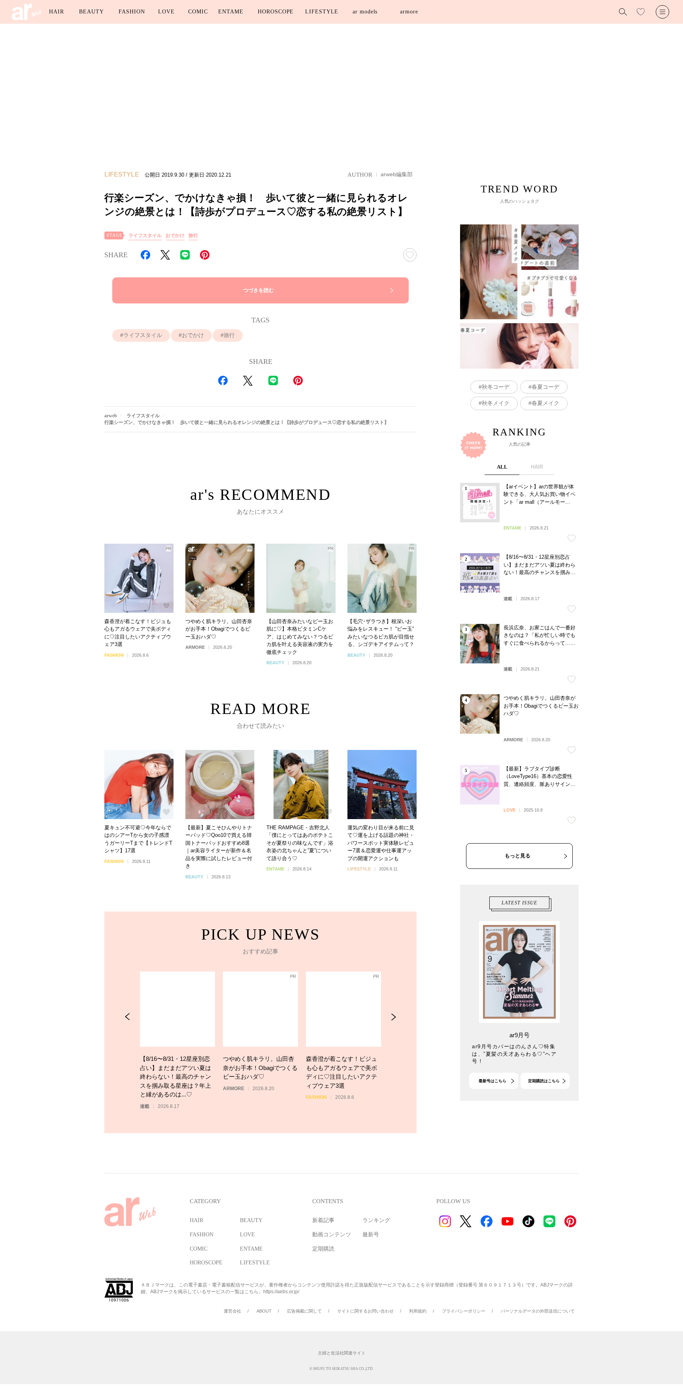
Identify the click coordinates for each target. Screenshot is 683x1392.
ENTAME (230, 12)
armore (409, 12)
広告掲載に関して (304, 1311)
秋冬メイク (495, 403)
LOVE (166, 12)
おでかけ (175, 235)
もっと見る (517, 856)
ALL (502, 467)
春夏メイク (545, 403)
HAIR (56, 12)
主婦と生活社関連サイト (342, 1353)
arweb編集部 (397, 174)
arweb (110, 415)
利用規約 (417, 1311)
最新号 (370, 1235)
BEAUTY (91, 12)
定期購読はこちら (544, 1081)
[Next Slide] (393, 1017)
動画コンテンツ (331, 1235)
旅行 (193, 235)
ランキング (376, 1220)
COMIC (198, 12)
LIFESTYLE (321, 12)
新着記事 (323, 1220)
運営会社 (232, 1311)
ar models (365, 12)
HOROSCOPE (276, 12)
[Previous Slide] (127, 1017)
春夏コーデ (545, 387)
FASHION (132, 12)
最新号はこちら (492, 1081)
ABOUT (264, 1311)
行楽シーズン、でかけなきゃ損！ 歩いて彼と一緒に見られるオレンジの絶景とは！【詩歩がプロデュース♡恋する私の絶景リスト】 (246, 422)
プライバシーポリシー (463, 1311)
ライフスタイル (145, 235)
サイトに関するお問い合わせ (365, 1311)
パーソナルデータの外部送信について (538, 1311)
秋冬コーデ (495, 387)
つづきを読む (258, 290)
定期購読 (323, 1249)
